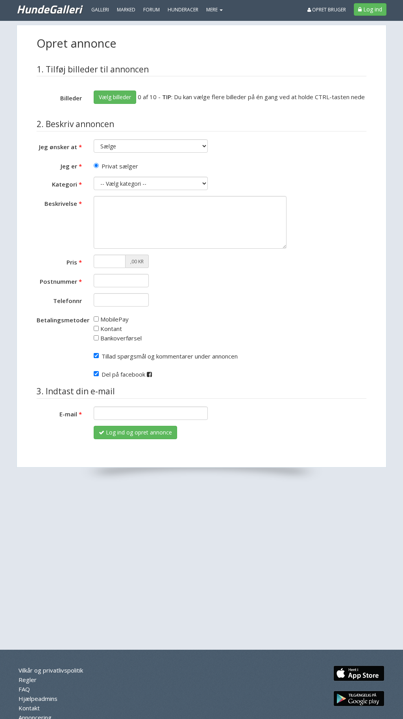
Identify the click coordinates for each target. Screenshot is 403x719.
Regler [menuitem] (27, 680)
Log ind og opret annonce (138, 432)
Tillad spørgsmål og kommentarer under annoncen (170, 356)
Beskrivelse (60, 203)
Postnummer (58, 281)
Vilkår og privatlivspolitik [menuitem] (50, 670)
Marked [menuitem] (126, 9)
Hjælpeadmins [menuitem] (37, 698)
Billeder (71, 98)
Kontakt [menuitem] (29, 708)
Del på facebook (124, 374)
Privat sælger (120, 166)
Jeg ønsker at (58, 147)
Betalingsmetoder (62, 320)
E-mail (68, 414)
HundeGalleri (49, 9)
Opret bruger (328, 9)
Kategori (64, 184)
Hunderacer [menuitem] (183, 9)
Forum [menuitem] (151, 9)
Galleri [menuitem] (100, 9)
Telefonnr (67, 301)
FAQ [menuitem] (24, 689)
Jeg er (69, 166)
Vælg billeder (115, 97)
